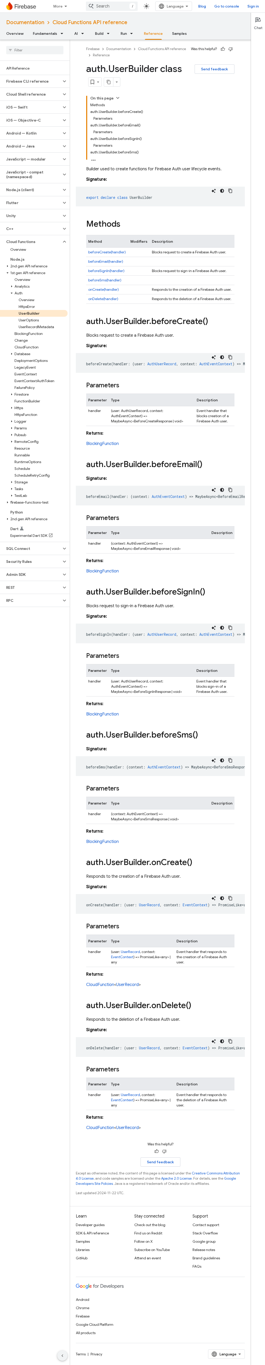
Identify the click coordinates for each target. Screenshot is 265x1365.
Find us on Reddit (148, 1233)
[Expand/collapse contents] (118, 98)
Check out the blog (149, 1224)
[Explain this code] (214, 191)
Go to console (226, 6)
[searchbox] (34, 50)
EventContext (122, 957)
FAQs (197, 1266)
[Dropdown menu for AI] (84, 33)
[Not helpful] (230, 49)
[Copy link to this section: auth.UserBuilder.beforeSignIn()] (210, 592)
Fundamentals (45, 33)
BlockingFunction (102, 443)
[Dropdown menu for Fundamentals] (63, 33)
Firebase (93, 49)
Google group (204, 1241)
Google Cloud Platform (94, 1324)
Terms (81, 1354)
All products (85, 1332)
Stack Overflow (205, 1233)
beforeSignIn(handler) (106, 270)
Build (99, 33)
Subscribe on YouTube (152, 1249)
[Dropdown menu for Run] (133, 33)
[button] (30, 81)
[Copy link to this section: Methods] (125, 224)
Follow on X (143, 1241)
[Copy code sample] (230, 191)
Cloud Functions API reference (90, 22)
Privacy (96, 1354)
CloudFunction (100, 984)
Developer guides (90, 1224)
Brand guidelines (206, 1258)
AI (76, 33)
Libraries (83, 1249)
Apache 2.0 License (176, 1178)
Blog (202, 6)
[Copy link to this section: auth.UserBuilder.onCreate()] (197, 863)
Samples (179, 33)
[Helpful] (223, 49)
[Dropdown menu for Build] (110, 33)
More (58, 6)
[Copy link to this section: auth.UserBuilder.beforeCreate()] (213, 322)
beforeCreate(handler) (107, 252)
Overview (15, 33)
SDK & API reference (92, 1233)
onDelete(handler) (103, 298)
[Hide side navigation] (62, 1355)
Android (82, 1299)
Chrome (82, 1308)
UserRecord (130, 951)
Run (124, 33)
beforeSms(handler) (104, 280)
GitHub (81, 1258)
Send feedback (214, 69)
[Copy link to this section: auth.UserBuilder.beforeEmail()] (207, 465)
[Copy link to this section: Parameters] (124, 386)
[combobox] (112, 6)
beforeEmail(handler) (105, 261)
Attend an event (147, 1258)
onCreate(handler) (103, 289)
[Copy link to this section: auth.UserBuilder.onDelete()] (196, 1006)
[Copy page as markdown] (108, 82)
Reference (153, 33)
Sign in (253, 6)
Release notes (204, 1249)
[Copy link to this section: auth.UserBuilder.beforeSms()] (203, 735)
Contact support (206, 1224)
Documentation (25, 22)
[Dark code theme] (222, 191)
